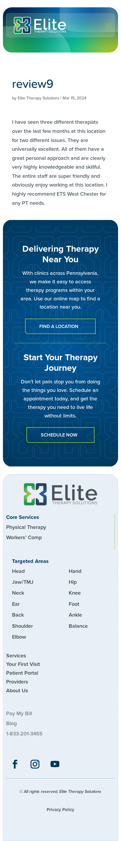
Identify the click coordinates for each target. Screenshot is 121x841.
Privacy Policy (60, 809)
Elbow (19, 637)
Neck (18, 593)
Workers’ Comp (24, 537)
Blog (11, 723)
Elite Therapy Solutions (38, 98)
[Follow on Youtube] (55, 764)
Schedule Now (59, 435)
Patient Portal (22, 673)
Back (18, 615)
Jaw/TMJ (22, 582)
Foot (74, 604)
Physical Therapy (26, 527)
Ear (16, 604)
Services (16, 655)
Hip (73, 582)
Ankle (75, 615)
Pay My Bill (19, 713)
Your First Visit (23, 664)
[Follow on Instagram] (35, 764)
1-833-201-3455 (24, 733)
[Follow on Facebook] (15, 764)
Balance (78, 626)
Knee (75, 593)
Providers (17, 682)
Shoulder (22, 626)
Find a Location (58, 326)
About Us (17, 690)
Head (18, 571)
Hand (75, 571)
